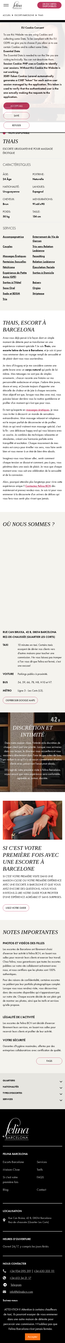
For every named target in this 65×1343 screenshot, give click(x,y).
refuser (16, 125)
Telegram (16, 1285)
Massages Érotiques (14, 256)
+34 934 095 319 (20, 1271)
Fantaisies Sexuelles (14, 261)
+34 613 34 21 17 (20, 1278)
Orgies (37, 288)
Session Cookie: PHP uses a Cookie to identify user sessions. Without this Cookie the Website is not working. (31, 68)
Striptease (38, 293)
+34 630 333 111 (44, 1271)
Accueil (6, 15)
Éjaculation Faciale (44, 267)
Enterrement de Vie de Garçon (46, 239)
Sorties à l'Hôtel (12, 282)
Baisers (37, 282)
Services (42, 1162)
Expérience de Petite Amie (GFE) (15, 275)
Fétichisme (9, 267)
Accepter (32, 1336)
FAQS (49, 1060)
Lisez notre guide (16, 907)
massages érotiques (37, 410)
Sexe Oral (9, 288)
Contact (41, 1190)
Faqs (40, 1177)
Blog (5, 1190)
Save (16, 115)
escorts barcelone (24, 15)
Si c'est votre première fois (10, 1179)
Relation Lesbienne (44, 261)
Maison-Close (11, 1169)
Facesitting (39, 256)
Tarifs (40, 1169)
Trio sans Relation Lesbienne (43, 248)
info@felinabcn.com (21, 1292)
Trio (5, 299)
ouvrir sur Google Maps (20, 700)
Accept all (16, 105)
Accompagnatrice (13, 237)
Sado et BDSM (11, 293)
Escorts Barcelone (13, 1162)
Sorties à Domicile (43, 273)
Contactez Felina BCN (38, 486)
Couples (7, 246)
